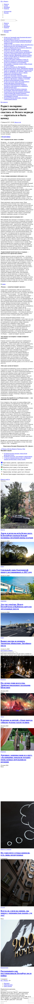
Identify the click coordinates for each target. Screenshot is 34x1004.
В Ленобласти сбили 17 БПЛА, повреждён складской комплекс (16, 73)
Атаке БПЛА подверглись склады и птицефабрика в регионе (16, 95)
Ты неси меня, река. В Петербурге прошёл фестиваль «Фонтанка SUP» (16, 82)
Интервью (7, 7)
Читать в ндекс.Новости (9, 449)
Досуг (2, 716)
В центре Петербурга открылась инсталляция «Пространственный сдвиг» (15, 89)
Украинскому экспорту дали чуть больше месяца (15, 472)
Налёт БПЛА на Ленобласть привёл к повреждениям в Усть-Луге (17, 57)
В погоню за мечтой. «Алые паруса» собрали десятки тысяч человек (17, 721)
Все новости (4, 102)
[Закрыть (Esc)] (1, 1001)
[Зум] (6, 1001)
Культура (3, 679)
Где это (3, 907)
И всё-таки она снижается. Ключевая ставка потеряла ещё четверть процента (17, 92)
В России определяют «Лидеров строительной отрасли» (15, 98)
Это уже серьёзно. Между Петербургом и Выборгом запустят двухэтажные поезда (18, 45)
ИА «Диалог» (4, 1)
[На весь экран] (4, 1001)
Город (2, 566)
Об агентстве (7, 11)
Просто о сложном (6, 849)
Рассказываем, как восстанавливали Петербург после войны (16, 973)
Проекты (6, 8)
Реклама (6, 13)
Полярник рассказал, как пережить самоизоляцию (18, 456)
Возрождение (4, 967)
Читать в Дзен (21, 449)
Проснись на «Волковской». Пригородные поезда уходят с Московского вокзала (18, 67)
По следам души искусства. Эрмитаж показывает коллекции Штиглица (15, 685)
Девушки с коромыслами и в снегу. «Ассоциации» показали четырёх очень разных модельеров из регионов (16, 758)
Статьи (6, 5)
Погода (3, 529)
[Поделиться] (3, 1001)
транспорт (3, 601)
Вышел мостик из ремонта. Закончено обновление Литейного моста (18, 48)
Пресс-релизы (8, 986)
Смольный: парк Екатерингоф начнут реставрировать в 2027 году (17, 38)
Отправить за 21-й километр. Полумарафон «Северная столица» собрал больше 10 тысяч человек (18, 64)
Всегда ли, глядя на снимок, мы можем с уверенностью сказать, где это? (16, 913)
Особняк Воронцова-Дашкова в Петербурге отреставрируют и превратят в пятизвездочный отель (16, 86)
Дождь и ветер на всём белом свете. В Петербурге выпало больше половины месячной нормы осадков (18, 42)
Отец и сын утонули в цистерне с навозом (17, 469)
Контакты (6, 983)
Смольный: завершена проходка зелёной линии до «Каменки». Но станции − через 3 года (18, 70)
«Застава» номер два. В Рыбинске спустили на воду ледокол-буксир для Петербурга (18, 51)
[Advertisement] (17, 784)
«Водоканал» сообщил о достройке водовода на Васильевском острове (17, 79)
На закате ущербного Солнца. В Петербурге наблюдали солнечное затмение (16, 60)
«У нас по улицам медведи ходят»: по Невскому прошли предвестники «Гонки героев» (17, 458)
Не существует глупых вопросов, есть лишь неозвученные (15, 854)
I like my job (17, 122)
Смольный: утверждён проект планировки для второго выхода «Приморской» (17, 76)
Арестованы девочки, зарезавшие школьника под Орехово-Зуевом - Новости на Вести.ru (16, 463)
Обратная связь (8, 984)
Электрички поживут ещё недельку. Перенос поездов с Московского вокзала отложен (18, 54)
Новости (6, 4)
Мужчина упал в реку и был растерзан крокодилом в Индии (14, 468)
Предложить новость (6, 650)
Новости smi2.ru (5, 479)
